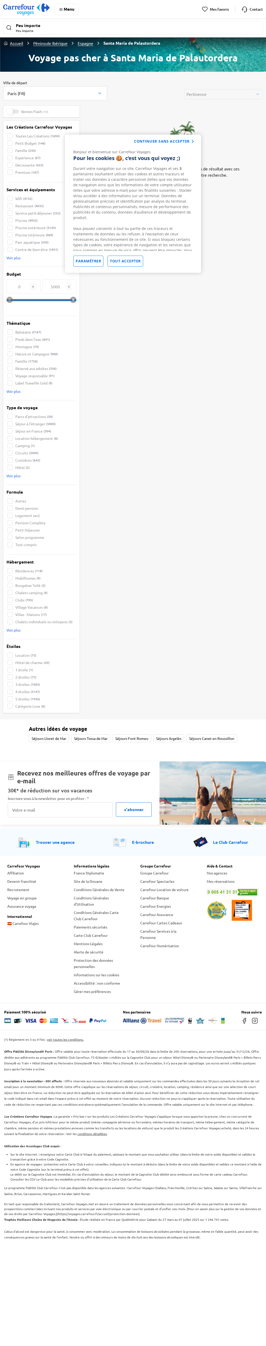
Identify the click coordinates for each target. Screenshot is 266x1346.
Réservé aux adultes (36, 368)
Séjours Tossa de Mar (91, 738)
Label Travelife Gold (33, 383)
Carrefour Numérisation (159, 945)
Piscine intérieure (34, 235)
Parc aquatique (32, 242)
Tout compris (26, 544)
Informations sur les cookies (96, 974)
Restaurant (29, 205)
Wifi (23, 198)
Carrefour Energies (155, 906)
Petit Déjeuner (27, 530)
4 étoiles (27, 691)
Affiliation (15, 873)
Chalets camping (31, 592)
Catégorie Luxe (30, 706)
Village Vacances (31, 607)
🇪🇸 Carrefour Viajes (23, 923)
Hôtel (22, 467)
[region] (133, 204)
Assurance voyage (21, 906)
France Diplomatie (89, 873)
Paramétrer (88, 260)
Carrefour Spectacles (157, 881)
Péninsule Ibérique (50, 43)
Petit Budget (30, 143)
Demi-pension (26, 508)
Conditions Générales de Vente (99, 889)
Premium (27, 172)
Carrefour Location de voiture (164, 889)
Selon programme (29, 537)
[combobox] (55, 90)
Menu (69, 9)
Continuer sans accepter (162, 141)
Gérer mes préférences (92, 991)
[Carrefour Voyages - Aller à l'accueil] (26, 9)
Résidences (29, 570)
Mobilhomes (28, 578)
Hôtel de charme (32, 662)
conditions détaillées (92, 1134)
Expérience (28, 157)
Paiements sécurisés (90, 927)
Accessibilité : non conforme (97, 983)
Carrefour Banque (154, 898)
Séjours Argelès (168, 738)
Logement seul (27, 515)
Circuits (26, 452)
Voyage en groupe (22, 898)
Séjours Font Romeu (131, 738)
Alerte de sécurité (88, 952)
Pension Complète (30, 522)
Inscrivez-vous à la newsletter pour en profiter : (48, 798)
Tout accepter (125, 260)
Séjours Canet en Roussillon (211, 738)
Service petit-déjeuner (38, 213)
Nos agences (217, 873)
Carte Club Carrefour (91, 935)
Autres (20, 501)
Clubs (24, 600)
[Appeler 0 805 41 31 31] (233, 892)
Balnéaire (28, 332)
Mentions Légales (88, 943)
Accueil (16, 43)
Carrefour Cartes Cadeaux (161, 922)
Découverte (29, 165)
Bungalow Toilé (30, 585)
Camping (25, 445)
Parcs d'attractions (34, 416)
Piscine (26, 220)
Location (25, 655)
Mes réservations (221, 881)
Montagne (27, 346)
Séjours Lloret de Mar (49, 738)
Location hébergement (36, 438)
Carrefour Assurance (156, 914)
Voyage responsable (35, 375)
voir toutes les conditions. (65, 1039)
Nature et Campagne (36, 354)
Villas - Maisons (31, 614)
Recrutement (18, 889)
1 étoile (24, 669)
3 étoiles (27, 684)
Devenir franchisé (21, 881)
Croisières (27, 460)
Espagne (85, 43)
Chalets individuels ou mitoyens (43, 621)
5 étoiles (27, 699)
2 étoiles (25, 677)
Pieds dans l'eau (32, 339)
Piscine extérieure (35, 227)
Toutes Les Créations (37, 136)
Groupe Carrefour (154, 873)
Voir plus (13, 257)
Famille (25, 150)
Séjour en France (33, 431)
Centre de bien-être (36, 249)
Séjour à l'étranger (35, 423)
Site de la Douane (88, 881)
